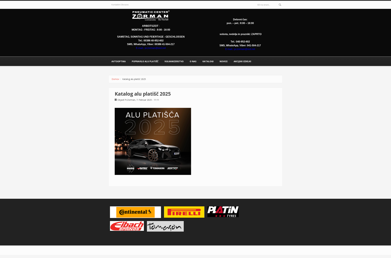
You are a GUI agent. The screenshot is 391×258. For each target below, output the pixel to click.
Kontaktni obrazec (120, 4)
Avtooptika (118, 61)
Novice (224, 61)
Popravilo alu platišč (145, 61)
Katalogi (208, 61)
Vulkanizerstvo (174, 61)
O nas (193, 61)
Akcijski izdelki (242, 61)
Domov (115, 79)
